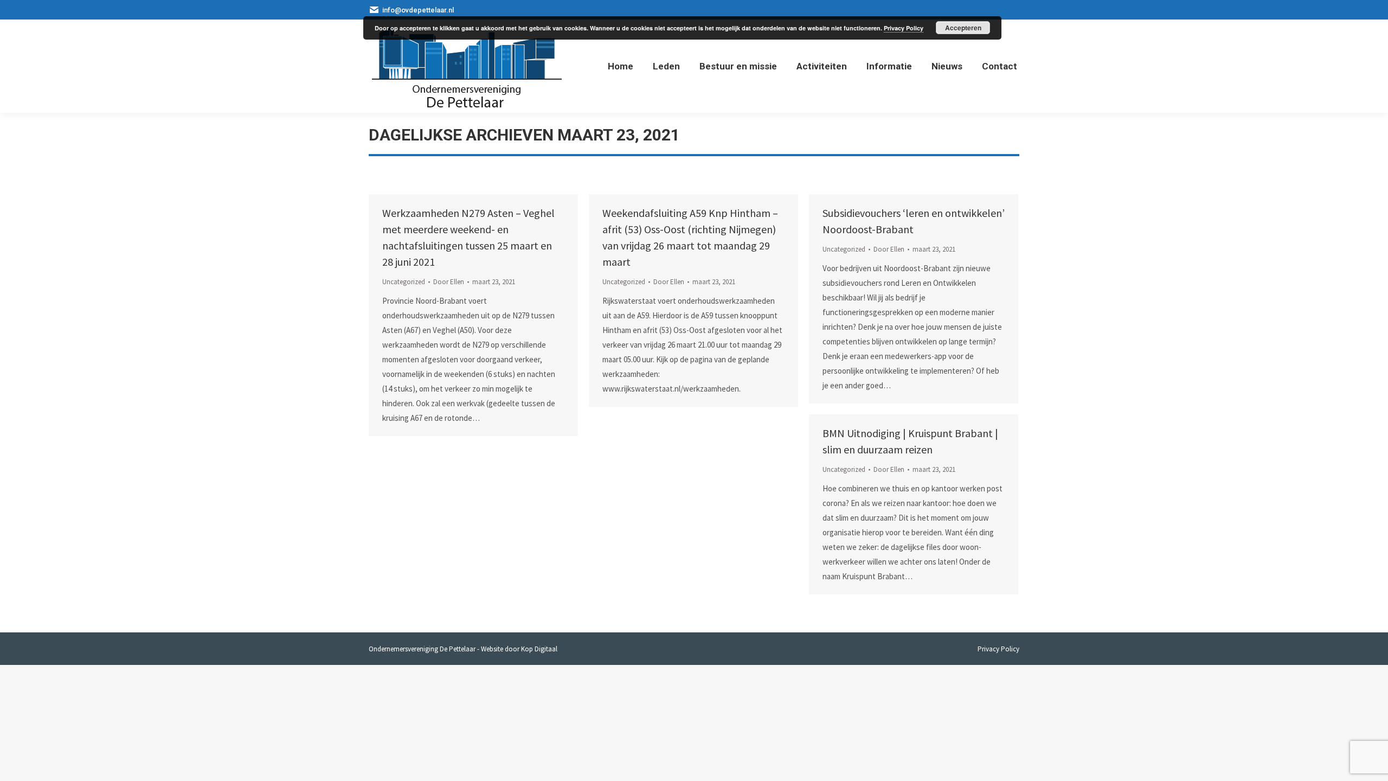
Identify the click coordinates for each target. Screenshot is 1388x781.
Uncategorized (403, 281)
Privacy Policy (903, 28)
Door (448, 281)
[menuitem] (620, 66)
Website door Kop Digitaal (519, 649)
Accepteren (963, 28)
